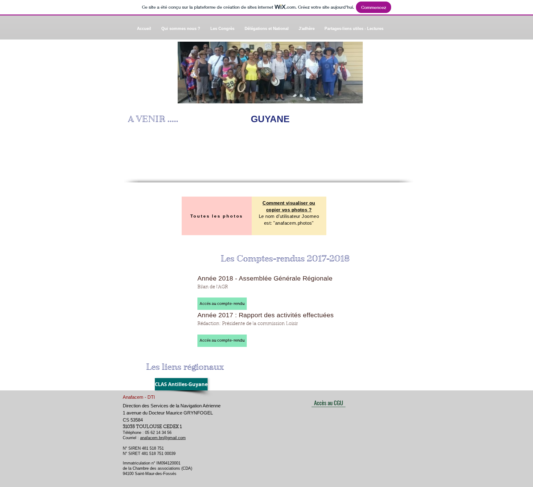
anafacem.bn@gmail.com (163, 437)
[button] (222, 304)
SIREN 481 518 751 (146, 448)
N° (125, 448)
